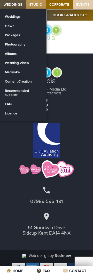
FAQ (8, 104)
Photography (15, 44)
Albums (11, 54)
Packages (12, 35)
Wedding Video (17, 63)
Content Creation (18, 81)
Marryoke (12, 72)
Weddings (13, 5)
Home (18, 271)
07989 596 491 (46, 201)
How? (9, 26)
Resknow (63, 255)
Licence (11, 113)
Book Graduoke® (70, 15)
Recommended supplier (17, 93)
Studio (35, 5)
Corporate (59, 5)
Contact (77, 271)
